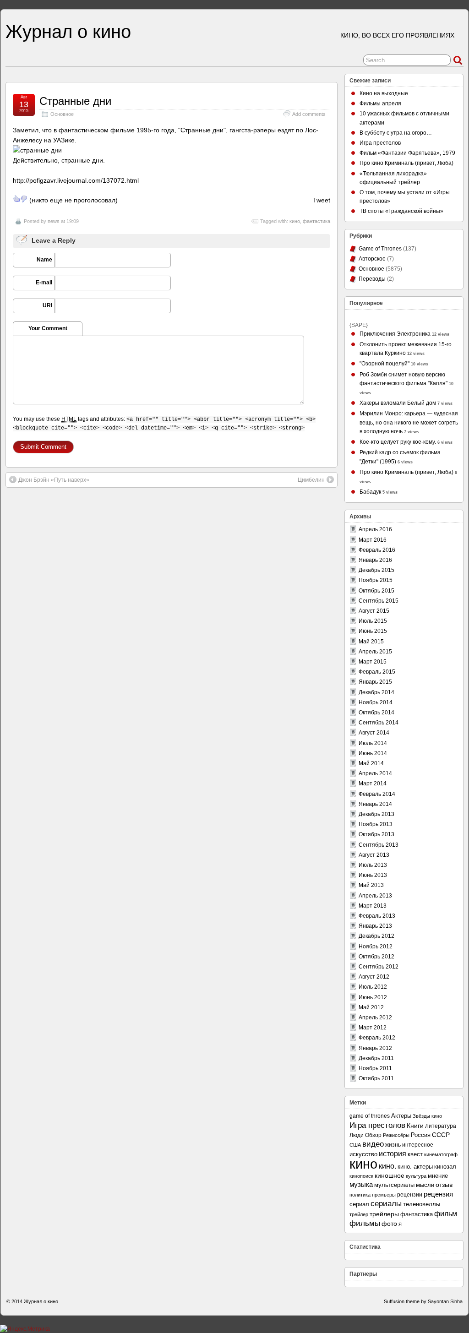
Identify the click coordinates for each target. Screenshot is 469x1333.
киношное (389, 1175)
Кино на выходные (384, 93)
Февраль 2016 (377, 550)
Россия (421, 1135)
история (392, 1154)
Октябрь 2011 (376, 1078)
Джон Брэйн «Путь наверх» (53, 480)
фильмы (364, 1223)
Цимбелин (311, 480)
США (355, 1145)
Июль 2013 (373, 865)
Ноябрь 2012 (376, 946)
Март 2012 (373, 1027)
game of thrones (369, 1116)
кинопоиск (361, 1176)
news (54, 221)
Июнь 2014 (373, 753)
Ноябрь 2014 (376, 702)
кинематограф (441, 1154)
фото (389, 1223)
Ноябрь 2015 (376, 580)
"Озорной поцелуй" (384, 363)
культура (416, 1176)
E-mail (44, 282)
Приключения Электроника (395, 334)
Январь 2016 (375, 560)
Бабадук (370, 492)
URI (47, 305)
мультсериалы (394, 1184)
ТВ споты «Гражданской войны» (401, 211)
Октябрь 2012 (376, 956)
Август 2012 (374, 977)
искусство (363, 1154)
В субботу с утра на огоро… (396, 133)
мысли (425, 1184)
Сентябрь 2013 (378, 845)
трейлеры (384, 1214)
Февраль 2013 (377, 916)
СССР (441, 1135)
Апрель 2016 (375, 529)
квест (415, 1154)
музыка (361, 1184)
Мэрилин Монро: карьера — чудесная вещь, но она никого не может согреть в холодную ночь (409, 422)
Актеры (401, 1115)
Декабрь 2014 (376, 692)
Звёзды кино (427, 1116)
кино (294, 221)
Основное (62, 114)
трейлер (358, 1214)
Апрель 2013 (375, 895)
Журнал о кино (68, 32)
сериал (359, 1204)
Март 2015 (373, 661)
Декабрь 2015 (376, 570)
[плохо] (23, 198)
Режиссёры (396, 1135)
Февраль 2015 (377, 672)
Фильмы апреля (380, 103)
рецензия (438, 1194)
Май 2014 (371, 763)
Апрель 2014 (375, 773)
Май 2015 (371, 641)
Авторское (372, 259)
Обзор (373, 1135)
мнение (438, 1175)
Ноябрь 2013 (376, 824)
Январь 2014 (375, 804)
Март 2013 (373, 906)
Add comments (309, 114)
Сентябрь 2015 (378, 601)
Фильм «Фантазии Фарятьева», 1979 (407, 153)
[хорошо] (16, 198)
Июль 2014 (373, 743)
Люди (356, 1135)
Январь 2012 (375, 1048)
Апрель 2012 (375, 1017)
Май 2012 (371, 1007)
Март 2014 (373, 783)
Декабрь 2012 (376, 936)
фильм (445, 1213)
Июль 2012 (373, 987)
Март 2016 (373, 540)
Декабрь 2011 (376, 1058)
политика (360, 1194)
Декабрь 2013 (376, 814)
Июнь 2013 (373, 875)
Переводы (372, 279)
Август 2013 (374, 855)
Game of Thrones (380, 248)
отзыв (444, 1184)
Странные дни (75, 101)
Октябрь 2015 (376, 591)
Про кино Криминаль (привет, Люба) (406, 163)
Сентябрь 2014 (378, 722)
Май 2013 (371, 885)
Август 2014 (374, 732)
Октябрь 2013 (376, 834)
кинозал (445, 1167)
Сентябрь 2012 (378, 966)
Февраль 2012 (377, 1037)
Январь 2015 (375, 682)
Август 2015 (374, 611)
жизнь (393, 1145)
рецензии (409, 1195)
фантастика (316, 221)
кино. (387, 1166)
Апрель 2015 (375, 651)
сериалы (386, 1203)
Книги (415, 1125)
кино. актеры (415, 1166)
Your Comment (47, 328)
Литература (440, 1126)
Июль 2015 (373, 621)
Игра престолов (380, 143)
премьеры (384, 1194)
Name (44, 259)
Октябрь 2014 (376, 712)
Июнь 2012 (373, 997)
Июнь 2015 (373, 631)
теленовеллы (421, 1204)
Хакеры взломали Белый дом (398, 403)
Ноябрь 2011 (375, 1068)
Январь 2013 (375, 926)
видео (373, 1144)
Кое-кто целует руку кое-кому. (398, 442)
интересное (417, 1145)
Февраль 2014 (377, 794)
